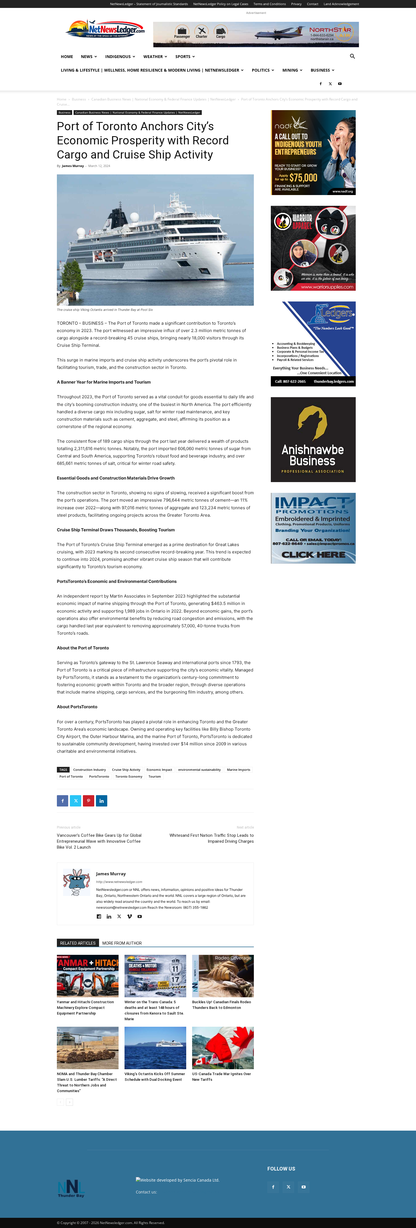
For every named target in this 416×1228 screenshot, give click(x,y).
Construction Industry (89, 769)
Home (67, 56)
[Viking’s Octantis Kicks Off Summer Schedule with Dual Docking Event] (155, 1048)
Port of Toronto (71, 776)
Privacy (296, 4)
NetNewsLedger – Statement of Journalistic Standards (149, 4)
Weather (153, 56)
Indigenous (118, 56)
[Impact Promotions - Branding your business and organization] (313, 528)
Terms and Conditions (270, 4)
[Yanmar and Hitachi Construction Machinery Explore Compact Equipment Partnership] (88, 976)
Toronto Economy (128, 776)
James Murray (73, 166)
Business (320, 70)
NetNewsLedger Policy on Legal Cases (220, 4)
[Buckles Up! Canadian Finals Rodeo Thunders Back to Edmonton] (223, 976)
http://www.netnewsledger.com (119, 882)
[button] (352, 57)
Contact (312, 4)
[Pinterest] (88, 800)
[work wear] (313, 248)
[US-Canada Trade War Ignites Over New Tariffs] (223, 1048)
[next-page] (69, 1102)
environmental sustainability (199, 769)
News (87, 56)
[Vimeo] (131, 916)
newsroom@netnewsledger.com (188, 1192)
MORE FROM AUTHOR (122, 943)
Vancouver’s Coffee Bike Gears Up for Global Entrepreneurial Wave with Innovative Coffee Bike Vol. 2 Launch (99, 841)
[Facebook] (320, 84)
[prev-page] (60, 1102)
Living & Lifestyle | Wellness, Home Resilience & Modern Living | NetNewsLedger (150, 70)
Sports (182, 56)
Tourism (155, 776)
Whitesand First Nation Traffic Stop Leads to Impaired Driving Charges (212, 838)
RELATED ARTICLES (78, 943)
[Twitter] (330, 84)
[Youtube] (340, 84)
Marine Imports (238, 769)
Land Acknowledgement (341, 4)
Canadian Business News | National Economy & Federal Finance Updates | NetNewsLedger (163, 99)
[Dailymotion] (101, 916)
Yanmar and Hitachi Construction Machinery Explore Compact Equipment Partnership (85, 1007)
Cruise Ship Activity (126, 769)
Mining (290, 70)
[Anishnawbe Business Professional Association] (313, 439)
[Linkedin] (101, 800)
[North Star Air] (256, 34)
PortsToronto (99, 776)
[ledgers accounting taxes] (313, 343)
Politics (261, 70)
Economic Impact (159, 769)
